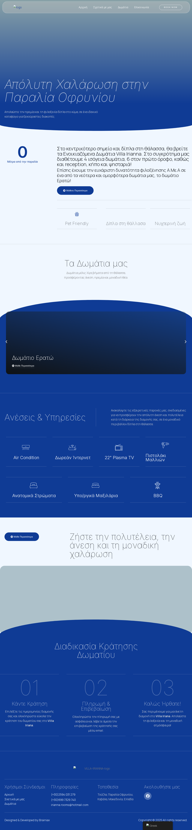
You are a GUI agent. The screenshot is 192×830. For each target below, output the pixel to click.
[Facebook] (148, 796)
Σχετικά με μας (102, 7)
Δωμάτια (123, 7)
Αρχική (83, 7)
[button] (6, 342)
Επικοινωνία (141, 7)
